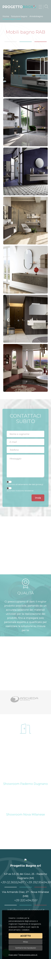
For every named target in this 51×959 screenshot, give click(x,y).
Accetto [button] (25, 936)
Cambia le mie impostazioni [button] (25, 948)
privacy (39, 484)
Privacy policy (13, 955)
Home (6, 16)
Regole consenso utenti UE (28, 955)
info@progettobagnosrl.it (25, 910)
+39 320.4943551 (25, 900)
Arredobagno (36, 16)
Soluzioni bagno (19, 16)
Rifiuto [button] (25, 942)
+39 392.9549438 (39, 882)
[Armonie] (25, 699)
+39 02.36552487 (12, 882)
